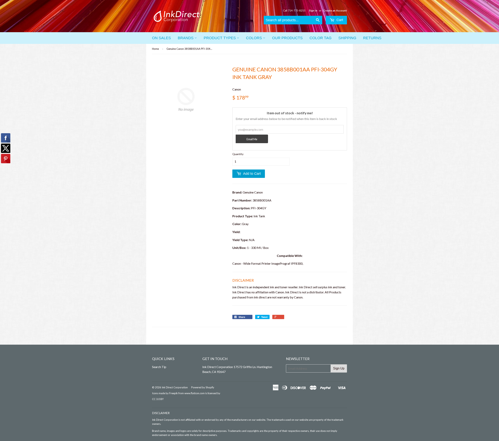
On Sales (161, 38)
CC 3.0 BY (158, 399)
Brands (186, 38)
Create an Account (335, 10)
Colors (254, 38)
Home (155, 48)
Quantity (237, 154)
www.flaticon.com (194, 393)
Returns (372, 38)
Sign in (313, 10)
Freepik (173, 393)
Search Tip (159, 367)
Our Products (287, 38)
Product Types (220, 38)
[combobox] (293, 20)
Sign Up (338, 368)
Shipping (347, 38)
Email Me (252, 139)
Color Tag (321, 38)
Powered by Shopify (202, 387)
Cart (339, 20)
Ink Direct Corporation (175, 387)
